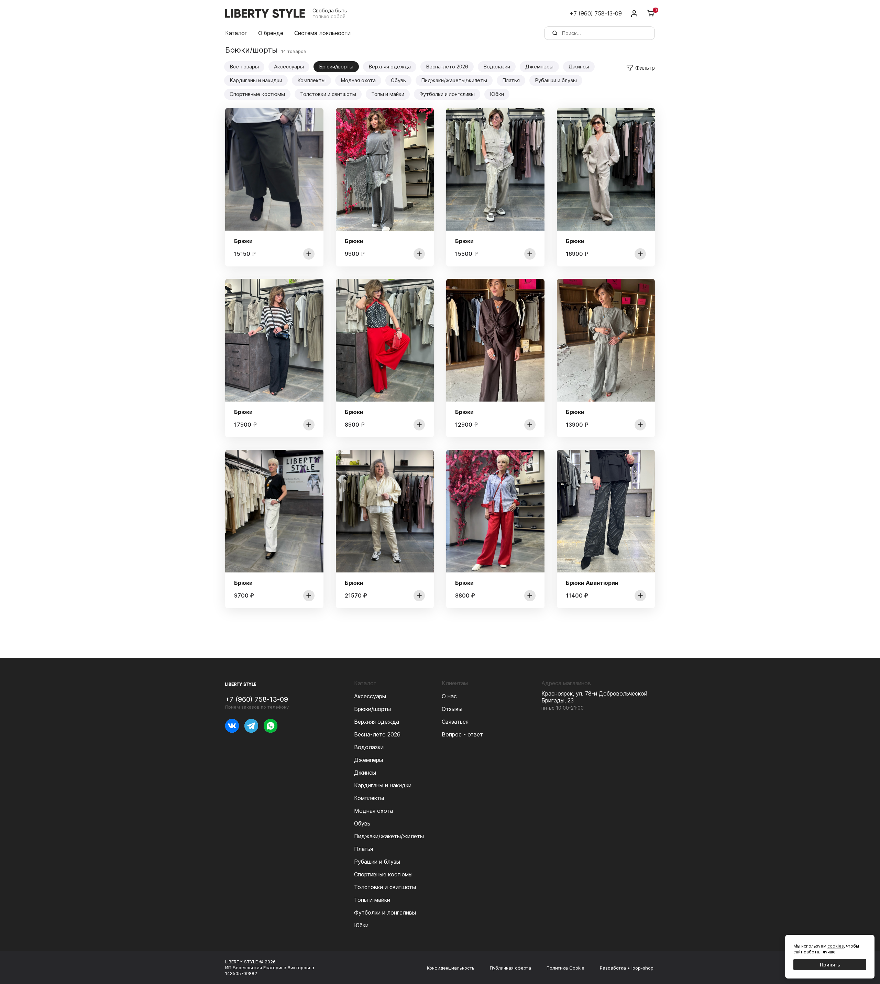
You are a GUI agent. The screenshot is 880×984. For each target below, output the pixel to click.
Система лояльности (322, 33)
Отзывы (452, 709)
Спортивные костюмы (257, 94)
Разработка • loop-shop (626, 968)
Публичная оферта (510, 968)
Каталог (236, 33)
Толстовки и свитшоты (328, 94)
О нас (449, 696)
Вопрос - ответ (462, 734)
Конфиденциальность (450, 968)
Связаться (455, 721)
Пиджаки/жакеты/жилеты (454, 80)
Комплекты (311, 80)
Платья (511, 80)
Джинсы (579, 66)
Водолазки (496, 66)
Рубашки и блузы (556, 80)
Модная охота (358, 80)
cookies (835, 946)
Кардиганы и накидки (256, 80)
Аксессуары (289, 66)
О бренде (270, 33)
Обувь (398, 80)
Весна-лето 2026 (447, 66)
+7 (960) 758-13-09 (596, 13)
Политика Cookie (565, 968)
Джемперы (539, 66)
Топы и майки (387, 94)
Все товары (244, 66)
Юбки (497, 94)
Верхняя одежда (389, 66)
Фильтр (645, 67)
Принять (830, 964)
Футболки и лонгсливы (447, 94)
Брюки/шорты (372, 709)
